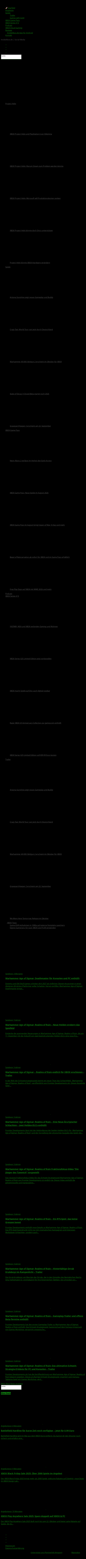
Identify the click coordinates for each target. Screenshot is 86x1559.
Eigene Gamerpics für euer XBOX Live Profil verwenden (33, 928)
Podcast (8, 25)
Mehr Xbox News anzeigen (12, 1383)
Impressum (10, 1546)
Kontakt (8, 35)
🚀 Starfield (10, 8)
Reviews (8, 30)
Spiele (7, 13)
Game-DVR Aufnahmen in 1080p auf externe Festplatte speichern (37, 925)
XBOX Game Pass (12, 20)
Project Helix (10, 103)
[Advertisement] (43, 75)
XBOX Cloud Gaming (13, 28)
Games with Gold (17, 18)
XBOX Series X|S (12, 23)
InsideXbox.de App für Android (20, 33)
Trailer (12, 15)
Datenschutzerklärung (14, 1548)
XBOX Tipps (12, 923)
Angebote (9, 10)
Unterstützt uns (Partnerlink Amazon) (46, 1552)
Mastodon (75, 1552)
